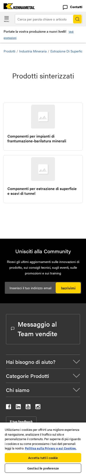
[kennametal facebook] (8, 407)
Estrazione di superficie (67, 51)
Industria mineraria (33, 51)
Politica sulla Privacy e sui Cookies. (50, 448)
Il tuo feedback (21, 421)
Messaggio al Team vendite (37, 328)
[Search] (77, 19)
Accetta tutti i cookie (43, 457)
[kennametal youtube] (28, 407)
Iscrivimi (68, 288)
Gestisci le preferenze (43, 468)
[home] (17, 7)
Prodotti (9, 51)
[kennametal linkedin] (18, 407)
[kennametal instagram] (37, 407)
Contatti (76, 6)
